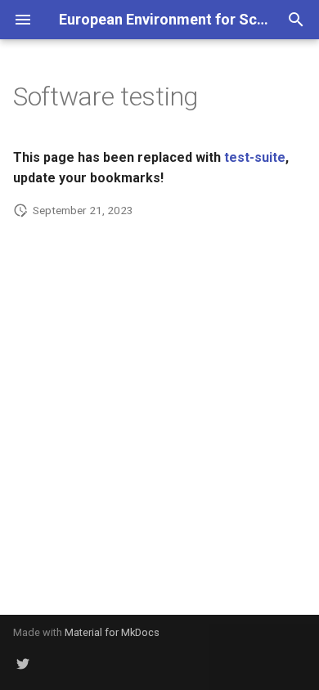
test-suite (254, 157)
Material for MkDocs (112, 632)
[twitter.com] (23, 664)
